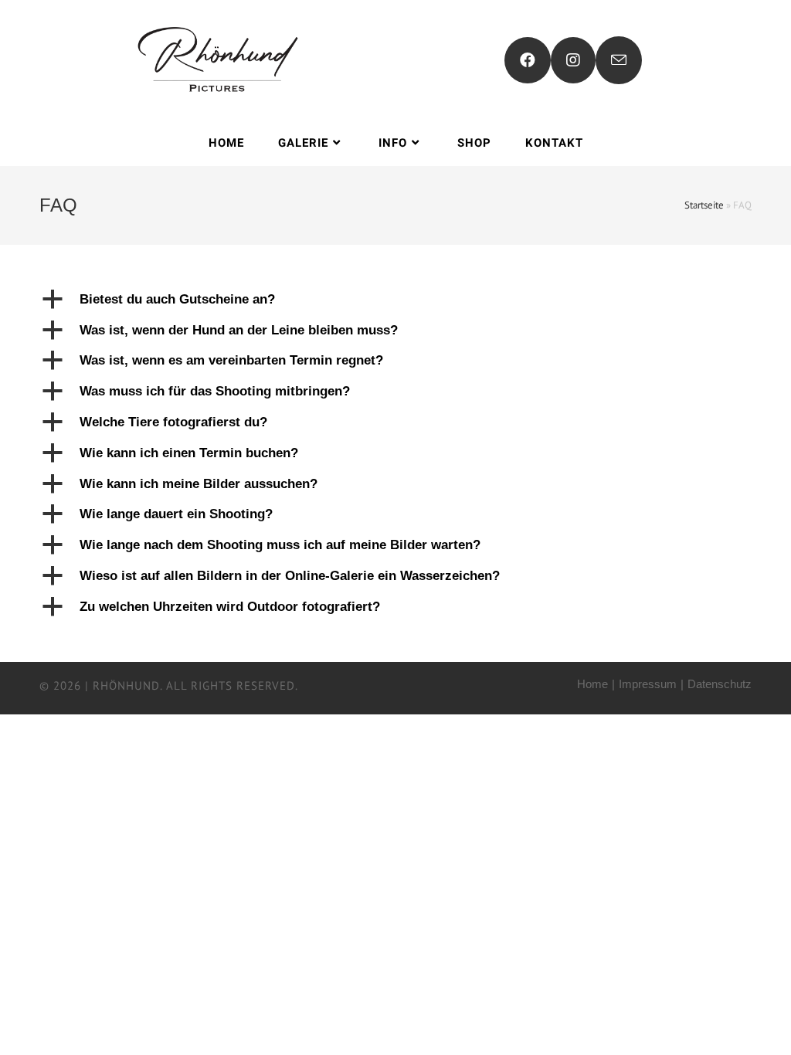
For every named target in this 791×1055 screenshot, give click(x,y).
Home (592, 683)
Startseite (704, 205)
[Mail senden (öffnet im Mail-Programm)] (619, 60)
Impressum (648, 683)
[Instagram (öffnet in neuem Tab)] (573, 60)
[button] (395, 300)
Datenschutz (719, 683)
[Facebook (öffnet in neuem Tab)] (527, 60)
